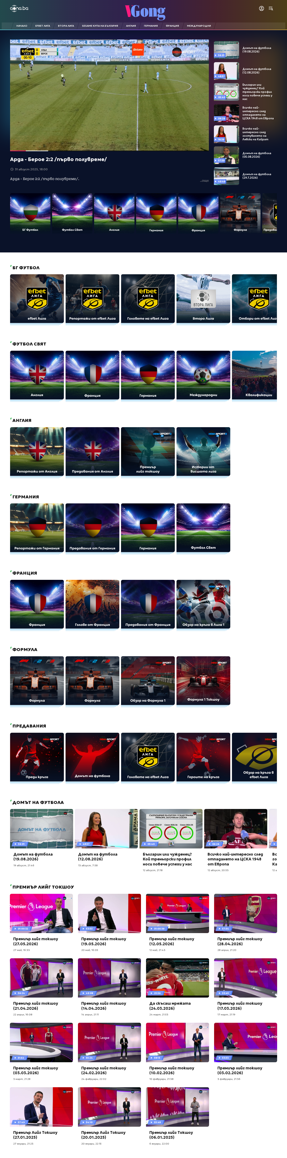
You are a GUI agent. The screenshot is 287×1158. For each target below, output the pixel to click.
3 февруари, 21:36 (228, 1079)
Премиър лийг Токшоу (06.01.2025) (171, 1135)
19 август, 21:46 (23, 865)
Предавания (28, 726)
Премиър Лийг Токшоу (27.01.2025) (35, 1135)
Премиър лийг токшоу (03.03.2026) (35, 1070)
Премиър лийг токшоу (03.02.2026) (239, 1070)
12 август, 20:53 (218, 870)
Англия (21, 420)
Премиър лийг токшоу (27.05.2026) (35, 941)
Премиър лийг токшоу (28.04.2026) (239, 941)
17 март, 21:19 (226, 1014)
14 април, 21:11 (90, 1014)
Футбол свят (28, 344)
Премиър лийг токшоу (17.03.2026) (239, 1006)
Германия (25, 497)
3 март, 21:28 (21, 1079)
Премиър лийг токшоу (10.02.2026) (171, 1070)
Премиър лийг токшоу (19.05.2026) (103, 941)
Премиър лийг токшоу (42, 887)
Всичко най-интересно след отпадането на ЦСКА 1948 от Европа (258, 113)
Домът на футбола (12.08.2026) (256, 70)
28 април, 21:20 (226, 950)
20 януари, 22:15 (91, 1143)
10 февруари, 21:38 (161, 1079)
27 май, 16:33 (21, 950)
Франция (24, 573)
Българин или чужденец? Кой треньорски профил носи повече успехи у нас (257, 92)
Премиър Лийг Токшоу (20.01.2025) (103, 1135)
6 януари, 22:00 (159, 1143)
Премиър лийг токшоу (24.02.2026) (103, 1070)
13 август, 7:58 (88, 865)
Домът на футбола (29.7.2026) (256, 176)
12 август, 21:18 (153, 870)
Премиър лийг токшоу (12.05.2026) (171, 941)
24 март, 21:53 (158, 1014)
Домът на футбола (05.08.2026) (256, 155)
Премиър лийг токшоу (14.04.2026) (103, 1006)
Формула (24, 649)
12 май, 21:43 (157, 950)
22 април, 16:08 (22, 1014)
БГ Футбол (25, 267)
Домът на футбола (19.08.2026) (256, 49)
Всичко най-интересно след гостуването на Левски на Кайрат (255, 134)
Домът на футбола (37, 802)
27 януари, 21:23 (23, 1143)
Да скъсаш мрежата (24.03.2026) (170, 1006)
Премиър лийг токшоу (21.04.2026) (35, 1006)
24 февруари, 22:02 (93, 1079)
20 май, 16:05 (89, 950)
